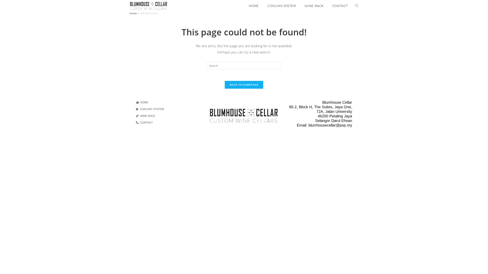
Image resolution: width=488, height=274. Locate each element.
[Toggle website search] (356, 5)
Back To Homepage (244, 84)
